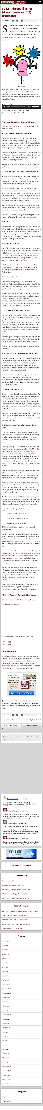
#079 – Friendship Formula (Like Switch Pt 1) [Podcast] (22, 911)
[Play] (5, 107)
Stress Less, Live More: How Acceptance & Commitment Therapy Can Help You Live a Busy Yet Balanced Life (21, 303)
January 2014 (5, 1062)
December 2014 (6, 1015)
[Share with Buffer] (22, 21)
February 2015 (6, 1006)
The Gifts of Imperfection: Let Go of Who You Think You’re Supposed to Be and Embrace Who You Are (21, 553)
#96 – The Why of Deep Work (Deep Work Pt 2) (15, 898)
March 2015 (5, 1002)
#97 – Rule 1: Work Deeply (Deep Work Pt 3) (14, 894)
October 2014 (6, 1023)
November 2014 (6, 1019)
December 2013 (6, 1066)
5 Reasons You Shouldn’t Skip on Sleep (13, 885)
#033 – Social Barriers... (33, 725)
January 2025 (5, 941)
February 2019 (6, 958)
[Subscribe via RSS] (9, 642)
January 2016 (5, 984)
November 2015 (6, 993)
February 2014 (6, 1058)
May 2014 (5, 1045)
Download (26, 110)
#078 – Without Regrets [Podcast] (19, 915)
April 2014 (5, 1049)
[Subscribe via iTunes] (4, 642)
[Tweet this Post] (17, 21)
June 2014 (5, 1041)
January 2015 (5, 1010)
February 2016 (6, 980)
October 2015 (6, 997)
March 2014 (5, 1054)
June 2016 (5, 963)
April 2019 (5, 950)
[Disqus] (21, 767)
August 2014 (5, 1032)
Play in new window (14, 110)
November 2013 (6, 1071)
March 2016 (5, 976)
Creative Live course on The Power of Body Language (19, 600)
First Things (8, 3)
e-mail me (29, 658)
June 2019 (5, 945)
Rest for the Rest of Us (8, 881)
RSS (23, 113)
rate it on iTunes (11, 666)
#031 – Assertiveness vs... (9, 726)
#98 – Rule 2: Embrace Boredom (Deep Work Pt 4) (16, 889)
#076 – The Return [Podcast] (15, 928)
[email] (38, 21)
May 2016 (5, 967)
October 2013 (6, 1075)
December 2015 (6, 989)
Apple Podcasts (15, 113)
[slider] (37, 106)
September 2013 (6, 1079)
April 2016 (5, 971)
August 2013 (5, 1084)
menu (39, 2)
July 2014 (4, 1036)
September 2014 (6, 1028)
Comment (6, 20)
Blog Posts (5, 1097)
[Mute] (33, 107)
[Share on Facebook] (12, 21)
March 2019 (5, 954)
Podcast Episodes (13, 720)
